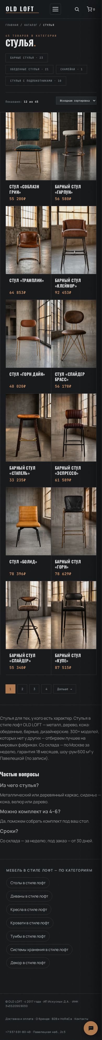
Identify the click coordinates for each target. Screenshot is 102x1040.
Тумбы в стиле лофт (28, 936)
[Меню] (55, 9)
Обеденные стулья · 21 (29, 69)
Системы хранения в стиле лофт (39, 949)
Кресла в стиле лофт (28, 909)
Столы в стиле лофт (28, 882)
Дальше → (64, 689)
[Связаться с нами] (91, 1028)
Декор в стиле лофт (28, 962)
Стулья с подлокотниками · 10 (36, 80)
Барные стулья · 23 (26, 57)
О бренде (43, 1019)
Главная (12, 25)
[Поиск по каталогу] (77, 9)
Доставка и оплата (19, 1019)
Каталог (30, 25)
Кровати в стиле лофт (29, 922)
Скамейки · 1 (71, 69)
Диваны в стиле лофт (29, 896)
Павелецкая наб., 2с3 (49, 1032)
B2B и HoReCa (62, 1019)
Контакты (81, 1019)
